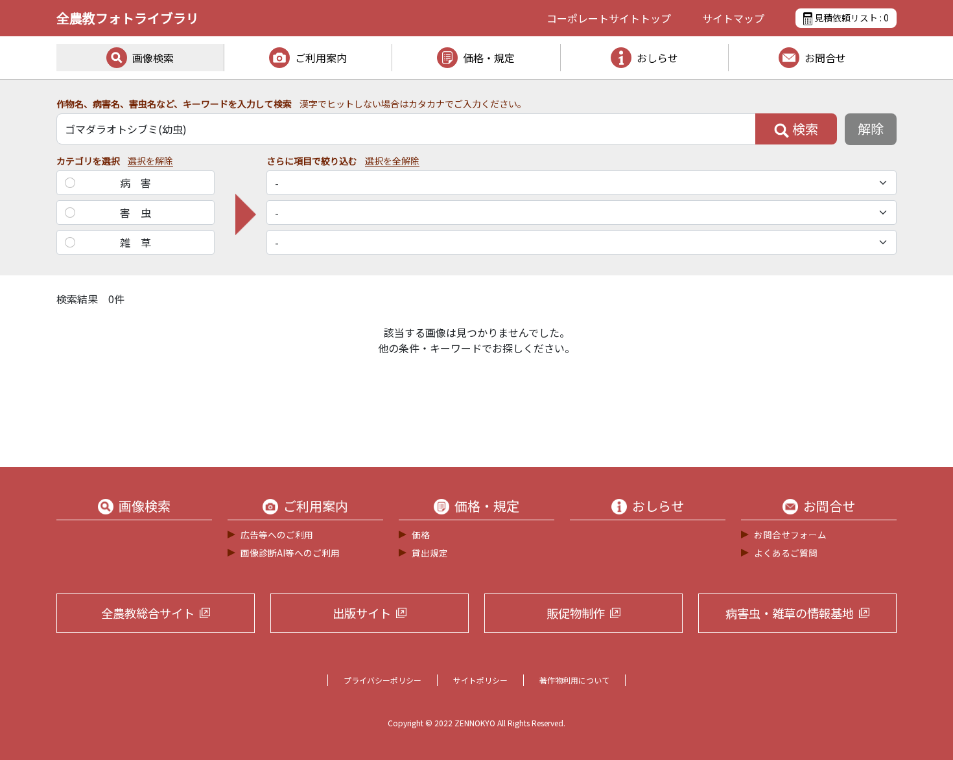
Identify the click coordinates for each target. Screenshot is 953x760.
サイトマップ (733, 18)
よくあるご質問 (786, 552)
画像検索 (153, 57)
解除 (871, 128)
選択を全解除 (392, 160)
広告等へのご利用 (277, 534)
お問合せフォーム (790, 534)
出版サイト (362, 613)
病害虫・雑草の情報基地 (789, 613)
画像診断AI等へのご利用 (290, 552)
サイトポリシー (480, 679)
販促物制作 (576, 613)
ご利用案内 (321, 57)
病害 (140, 182)
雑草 (140, 242)
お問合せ (825, 57)
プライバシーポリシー (382, 679)
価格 (421, 534)
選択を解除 (150, 160)
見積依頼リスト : (850, 17)
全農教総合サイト (147, 613)
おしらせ (657, 57)
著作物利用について (574, 679)
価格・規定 (489, 57)
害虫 (140, 212)
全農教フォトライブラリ (127, 17)
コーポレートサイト (609, 18)
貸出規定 (430, 552)
